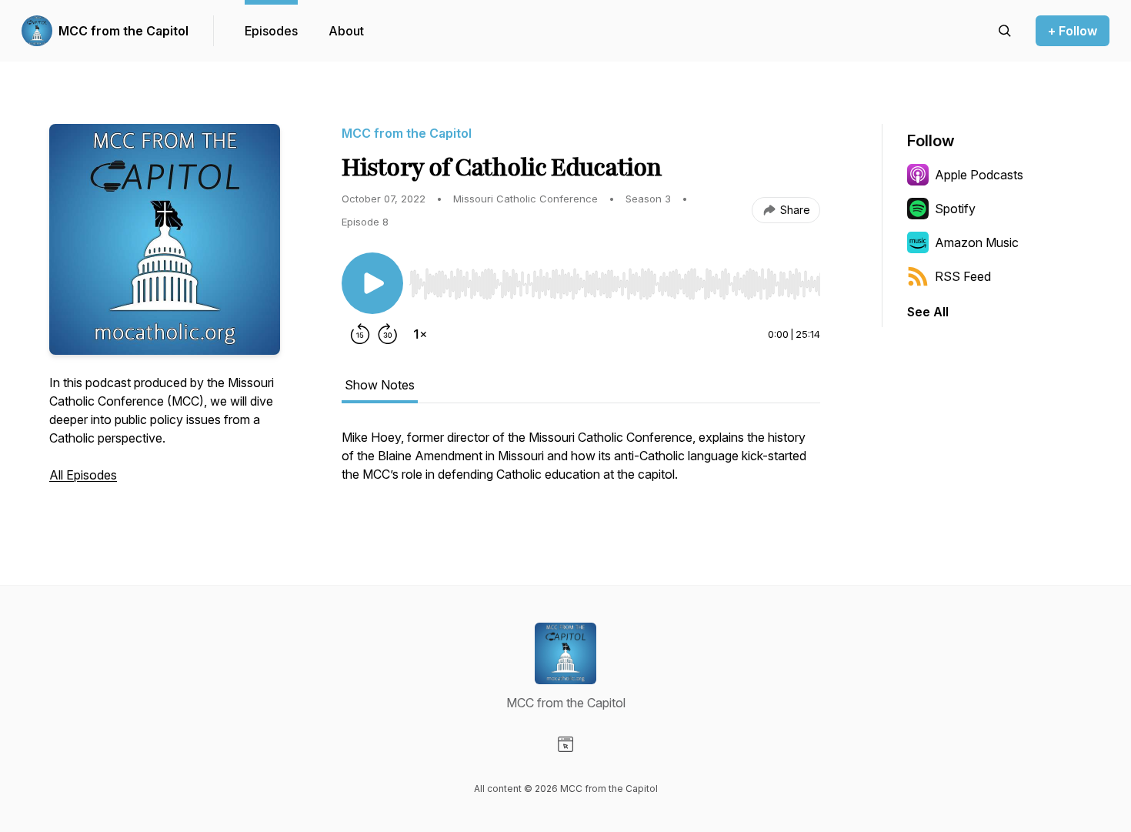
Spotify (955, 208)
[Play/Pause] (372, 283)
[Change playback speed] (420, 334)
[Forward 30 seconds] (388, 334)
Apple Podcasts (979, 174)
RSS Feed (963, 276)
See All (928, 311)
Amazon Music (977, 242)
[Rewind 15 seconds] (360, 334)
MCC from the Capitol (123, 30)
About (346, 30)
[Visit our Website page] (565, 744)
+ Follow (1072, 30)
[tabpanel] (581, 463)
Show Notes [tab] (380, 385)
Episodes (271, 30)
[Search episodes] (1005, 31)
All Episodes (83, 475)
